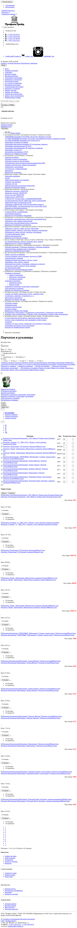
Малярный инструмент (13, 85)
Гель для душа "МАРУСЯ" (14, 195)
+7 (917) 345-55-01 (13, 40)
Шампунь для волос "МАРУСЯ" (16, 191)
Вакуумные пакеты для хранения (17, 180)
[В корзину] (73, 439)
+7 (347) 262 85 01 (28, 924)
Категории (5, 128)
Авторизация (10, 5)
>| (5, 845)
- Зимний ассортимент (24, 366)
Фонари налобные (12, 157)
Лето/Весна (20, 357)
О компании (9, 860)
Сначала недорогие (11, 416)
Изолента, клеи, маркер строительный (18, 221)
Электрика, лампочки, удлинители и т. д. (19, 296)
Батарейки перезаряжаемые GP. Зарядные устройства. (24, 148)
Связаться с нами (11, 873)
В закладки (9, 517)
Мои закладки (9, 907)
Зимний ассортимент (13, 273)
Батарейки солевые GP (13, 150)
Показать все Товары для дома (15, 299)
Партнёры (8, 892)
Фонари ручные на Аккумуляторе (17, 161)
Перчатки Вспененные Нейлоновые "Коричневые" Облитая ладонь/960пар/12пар (29, 746)
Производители (10, 889)
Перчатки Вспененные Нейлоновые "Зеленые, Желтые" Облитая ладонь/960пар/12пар (30, 718)
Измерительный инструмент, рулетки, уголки (21, 260)
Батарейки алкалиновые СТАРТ (16, 152)
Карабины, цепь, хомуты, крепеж (17, 262)
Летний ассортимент (12, 281)
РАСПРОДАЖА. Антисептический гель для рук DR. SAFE (26, 206)
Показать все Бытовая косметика (16, 208)
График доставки (10, 856)
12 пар (22, 361)
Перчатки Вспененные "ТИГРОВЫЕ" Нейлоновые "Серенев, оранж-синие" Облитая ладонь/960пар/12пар (37, 635)
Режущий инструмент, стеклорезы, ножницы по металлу (25, 264)
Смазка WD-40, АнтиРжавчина (16, 212)
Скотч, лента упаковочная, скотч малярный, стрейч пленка (25, 320)
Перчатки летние (15, 283)
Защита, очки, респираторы (14, 96)
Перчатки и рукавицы (12, 88)
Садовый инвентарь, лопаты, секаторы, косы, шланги (24, 241)
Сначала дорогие (10, 418)
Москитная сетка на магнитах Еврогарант (20, 185)
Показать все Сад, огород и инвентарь (18, 243)
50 (5, 429)
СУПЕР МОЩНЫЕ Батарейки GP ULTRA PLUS (22, 140)
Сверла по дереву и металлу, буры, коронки (20, 266)
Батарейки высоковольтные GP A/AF (18, 146)
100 (6, 432)
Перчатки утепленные (17, 277)
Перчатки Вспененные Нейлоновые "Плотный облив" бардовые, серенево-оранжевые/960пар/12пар (35, 801)
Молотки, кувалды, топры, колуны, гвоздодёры (22, 228)
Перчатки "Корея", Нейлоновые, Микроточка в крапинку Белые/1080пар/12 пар (28, 580)
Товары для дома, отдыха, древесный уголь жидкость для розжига (28, 324)
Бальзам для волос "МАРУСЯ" (16, 193)
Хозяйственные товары (13, 97)
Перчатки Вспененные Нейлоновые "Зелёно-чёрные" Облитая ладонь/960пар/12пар (30, 690)
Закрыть (4, 493)
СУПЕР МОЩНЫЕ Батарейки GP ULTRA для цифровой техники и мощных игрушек (35, 138)
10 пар (13, 361)
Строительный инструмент (14, 87)
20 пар (31, 361)
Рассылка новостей (11, 909)
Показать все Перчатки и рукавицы (17, 290)
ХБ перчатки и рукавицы (14, 288)
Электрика (8, 72)
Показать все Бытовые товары (15, 187)
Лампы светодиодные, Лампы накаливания (20, 165)
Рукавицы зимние (15, 279)
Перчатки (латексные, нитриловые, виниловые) (22, 286)
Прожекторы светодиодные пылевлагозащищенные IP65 (25, 163)
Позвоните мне (10, 31)
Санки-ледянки (11, 309)
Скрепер (8, 322)
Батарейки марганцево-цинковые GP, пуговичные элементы (26, 144)
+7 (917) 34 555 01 (15, 924)
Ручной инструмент (11, 81)
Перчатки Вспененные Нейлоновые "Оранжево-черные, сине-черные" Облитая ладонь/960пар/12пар (35, 773)
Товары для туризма (12, 92)
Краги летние (14, 284)
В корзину (12, 493)
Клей (7, 178)
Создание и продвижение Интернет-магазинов (19, 919)
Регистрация (9, 7)
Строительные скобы (13, 268)
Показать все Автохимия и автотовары (18, 215)
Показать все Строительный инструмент (19, 269)
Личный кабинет (10, 904)
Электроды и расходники (13, 94)
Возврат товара (10, 875)
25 (5, 427)
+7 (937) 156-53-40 (13, 36)
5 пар (5, 361)
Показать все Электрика (13, 172)
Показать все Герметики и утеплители (18, 225)
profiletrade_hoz (48, 56)
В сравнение (9, 519)
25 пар (40, 361)
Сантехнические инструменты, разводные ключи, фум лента (26, 318)
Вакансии (8, 863)
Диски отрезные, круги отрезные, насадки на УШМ (23, 256)
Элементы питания (11, 70)
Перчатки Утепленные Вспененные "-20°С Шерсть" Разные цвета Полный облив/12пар (31, 497)
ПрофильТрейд (9, 353)
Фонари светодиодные (13, 307)
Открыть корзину (7, 125)
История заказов (10, 905)
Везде (7, 69)
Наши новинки (10, 858)
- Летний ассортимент (41, 366)
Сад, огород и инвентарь (13, 83)
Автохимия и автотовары (13, 78)
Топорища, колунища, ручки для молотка (19, 325)
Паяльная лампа (11, 305)
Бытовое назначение (12, 176)
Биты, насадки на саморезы (15, 254)
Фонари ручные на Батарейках (16, 159)
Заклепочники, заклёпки (14, 258)
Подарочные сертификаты (14, 890)
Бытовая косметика (11, 76)
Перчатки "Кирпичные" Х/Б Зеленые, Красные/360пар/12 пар (24, 446)
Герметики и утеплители (13, 79)
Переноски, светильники (14, 167)
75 (5, 430)
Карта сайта (9, 876)
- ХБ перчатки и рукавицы (28, 368)
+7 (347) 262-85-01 (13, 34)
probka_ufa (29, 56)
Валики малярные (43, 247)
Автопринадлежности (13, 214)
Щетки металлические (13, 236)
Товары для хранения (13, 182)
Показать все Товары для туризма (16, 311)
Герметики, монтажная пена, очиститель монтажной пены (25, 219)
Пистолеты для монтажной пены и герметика (21, 223)
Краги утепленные (16, 275)
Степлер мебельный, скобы (15, 234)
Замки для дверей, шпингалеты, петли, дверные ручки (24, 294)
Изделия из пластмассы (13, 298)
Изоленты (9, 170)
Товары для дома (10, 90)
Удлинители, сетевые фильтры (16, 169)
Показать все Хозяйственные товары (17, 327)
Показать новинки (11, 414)
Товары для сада (11, 184)
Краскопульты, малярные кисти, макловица (20, 249)
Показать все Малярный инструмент (17, 251)
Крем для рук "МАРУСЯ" (14, 197)
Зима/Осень (8, 357)
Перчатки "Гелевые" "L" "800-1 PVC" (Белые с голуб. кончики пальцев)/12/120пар (29, 524)
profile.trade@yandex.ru (13, 56)
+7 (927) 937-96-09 (13, 38)
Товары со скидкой (11, 894)
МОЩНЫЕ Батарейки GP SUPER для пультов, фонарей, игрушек (28, 137)
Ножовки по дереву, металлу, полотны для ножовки (23, 232)
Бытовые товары (10, 74)
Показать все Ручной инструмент (16, 238)
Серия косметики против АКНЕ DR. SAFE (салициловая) (25, 200)
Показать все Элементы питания (16, 154)
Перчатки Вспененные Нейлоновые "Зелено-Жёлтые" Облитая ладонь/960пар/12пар (30, 663)
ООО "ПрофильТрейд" (9, 921)
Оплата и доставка (11, 861)
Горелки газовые (11, 303)
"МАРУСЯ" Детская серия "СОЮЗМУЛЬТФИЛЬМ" (23, 199)
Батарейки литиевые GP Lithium (16, 142)
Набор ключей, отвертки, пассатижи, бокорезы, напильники (26, 230)
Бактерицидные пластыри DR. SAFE (18, 202)
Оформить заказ (6, 126)
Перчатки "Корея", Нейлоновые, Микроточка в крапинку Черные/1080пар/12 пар (29, 607)
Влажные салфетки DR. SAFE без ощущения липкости (24, 204)
